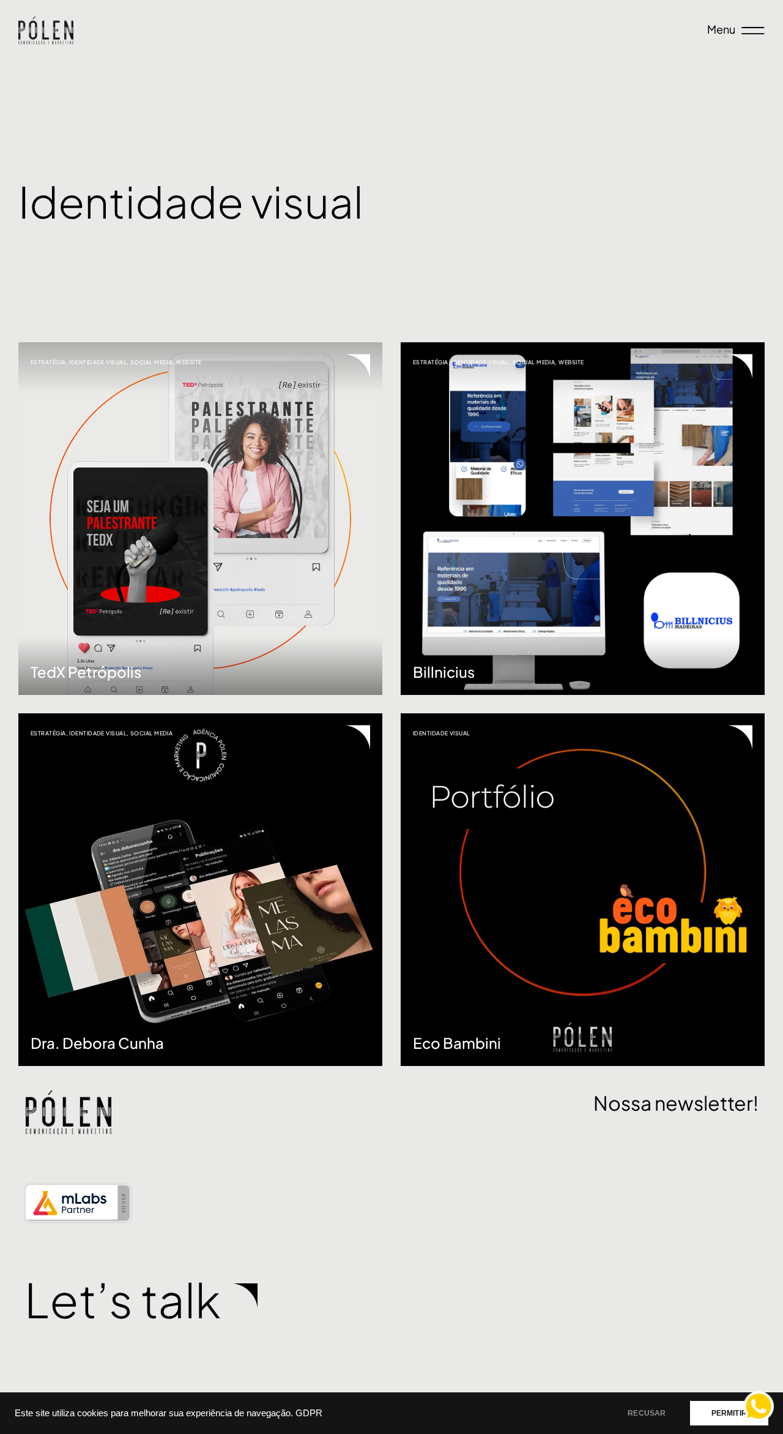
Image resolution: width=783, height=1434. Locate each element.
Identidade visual (98, 362)
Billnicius (444, 672)
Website (188, 362)
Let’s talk (122, 1299)
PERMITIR (729, 1413)
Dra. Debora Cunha (97, 1043)
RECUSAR (647, 1413)
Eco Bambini (457, 1043)
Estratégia (48, 362)
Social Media (151, 362)
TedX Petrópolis (86, 672)
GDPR (308, 1413)
